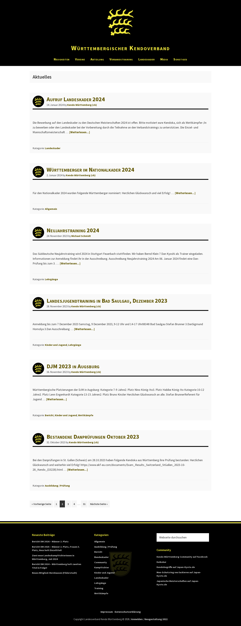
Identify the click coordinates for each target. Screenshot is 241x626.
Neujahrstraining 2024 (73, 230)
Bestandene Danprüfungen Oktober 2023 (93, 436)
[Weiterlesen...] (79, 132)
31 (85, 504)
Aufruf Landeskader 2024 (76, 99)
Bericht (49, 415)
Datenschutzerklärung (128, 611)
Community (100, 562)
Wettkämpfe (85, 415)
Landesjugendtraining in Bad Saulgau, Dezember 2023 (107, 300)
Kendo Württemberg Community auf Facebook (182, 556)
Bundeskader (101, 557)
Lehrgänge (51, 279)
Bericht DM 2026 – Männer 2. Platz (50, 541)
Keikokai (161, 562)
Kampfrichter (101, 567)
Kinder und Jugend (56, 344)
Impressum (106, 611)
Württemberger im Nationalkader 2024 (90, 169)
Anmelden (137, 619)
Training (98, 588)
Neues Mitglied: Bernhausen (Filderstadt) (54, 572)
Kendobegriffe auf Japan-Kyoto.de (176, 567)
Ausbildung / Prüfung (57, 485)
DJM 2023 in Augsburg (73, 366)
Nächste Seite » (100, 504)
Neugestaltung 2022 (156, 619)
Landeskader (52, 148)
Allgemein (51, 208)
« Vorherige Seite (42, 504)
